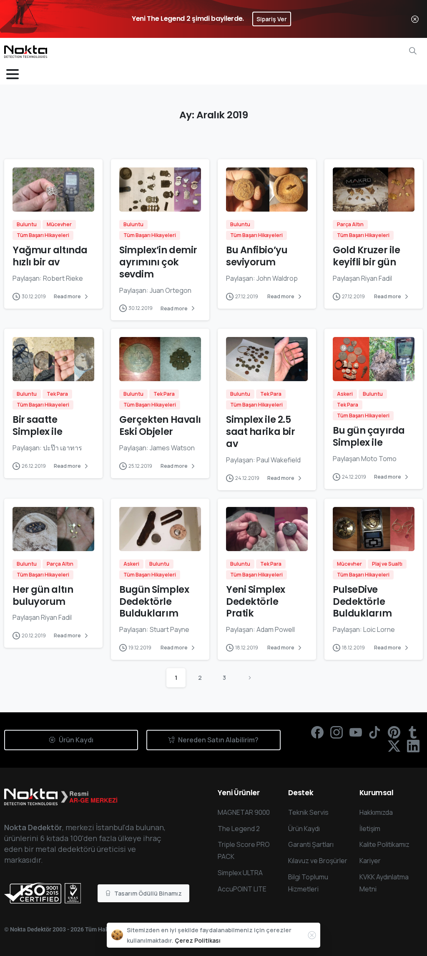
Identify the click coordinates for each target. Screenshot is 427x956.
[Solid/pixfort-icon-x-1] (394, 745)
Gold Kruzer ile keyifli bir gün (366, 256)
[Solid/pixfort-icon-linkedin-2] (413, 745)
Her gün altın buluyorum (43, 595)
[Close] (415, 19)
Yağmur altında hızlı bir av (50, 256)
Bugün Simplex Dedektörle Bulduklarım (154, 601)
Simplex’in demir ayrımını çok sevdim (158, 262)
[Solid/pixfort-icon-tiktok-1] (374, 732)
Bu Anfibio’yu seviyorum (256, 256)
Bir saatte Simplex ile (37, 425)
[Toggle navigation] (12, 74)
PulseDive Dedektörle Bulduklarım (362, 601)
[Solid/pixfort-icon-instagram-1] (336, 732)
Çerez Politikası (198, 940)
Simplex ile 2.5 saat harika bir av (260, 431)
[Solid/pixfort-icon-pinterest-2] (394, 732)
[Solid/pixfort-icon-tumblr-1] (413, 732)
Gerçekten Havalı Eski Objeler (160, 425)
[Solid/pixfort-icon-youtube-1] (355, 732)
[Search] (413, 50)
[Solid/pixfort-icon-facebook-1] (317, 732)
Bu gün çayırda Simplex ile (369, 436)
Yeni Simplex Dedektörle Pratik (255, 601)
